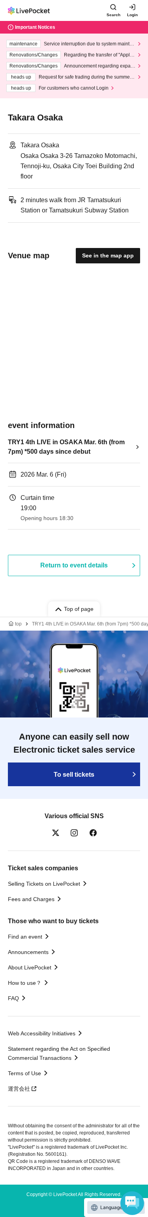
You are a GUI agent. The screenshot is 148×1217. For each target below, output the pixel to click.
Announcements (28, 952)
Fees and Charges (31, 899)
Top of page (79, 609)
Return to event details (74, 565)
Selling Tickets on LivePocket (44, 884)
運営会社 (19, 1089)
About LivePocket (29, 967)
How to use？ (24, 983)
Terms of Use (24, 1073)
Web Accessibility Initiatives (41, 1033)
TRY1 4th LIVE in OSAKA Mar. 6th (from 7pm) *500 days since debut (66, 447)
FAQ (13, 998)
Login (132, 15)
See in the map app (108, 255)
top (18, 624)
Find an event (25, 936)
